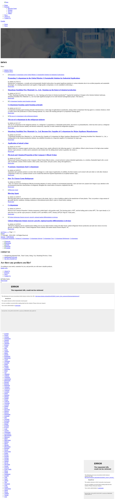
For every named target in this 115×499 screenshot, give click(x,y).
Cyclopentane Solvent (36, 238)
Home (6, 5)
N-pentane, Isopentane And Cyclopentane (23, 167)
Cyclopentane (13, 205)
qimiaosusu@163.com (10, 257)
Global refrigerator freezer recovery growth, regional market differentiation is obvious (39, 221)
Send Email (4, 280)
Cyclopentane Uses (48, 238)
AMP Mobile (10, 237)
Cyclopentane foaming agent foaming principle (25, 105)
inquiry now (4, 268)
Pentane (10, 10)
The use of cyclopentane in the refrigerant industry (26, 120)
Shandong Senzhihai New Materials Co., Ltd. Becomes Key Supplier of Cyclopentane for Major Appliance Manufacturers (53, 131)
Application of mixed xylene (18, 143)
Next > (5, 232)
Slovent (10, 11)
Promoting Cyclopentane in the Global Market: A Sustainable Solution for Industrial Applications (44, 78)
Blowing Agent (12, 8)
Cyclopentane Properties (8, 238)
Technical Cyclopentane (22, 238)
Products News (8, 71)
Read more (11, 86)
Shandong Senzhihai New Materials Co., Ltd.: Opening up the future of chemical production (42, 90)
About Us (7, 16)
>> (8, 232)
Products (6, 7)
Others (10, 13)
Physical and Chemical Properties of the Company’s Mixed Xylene (32, 155)
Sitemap (3, 237)
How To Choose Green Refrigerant (20, 178)
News (6, 15)
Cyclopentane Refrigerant (62, 238)
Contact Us (7, 18)
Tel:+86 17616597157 (10, 259)
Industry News (8, 70)
